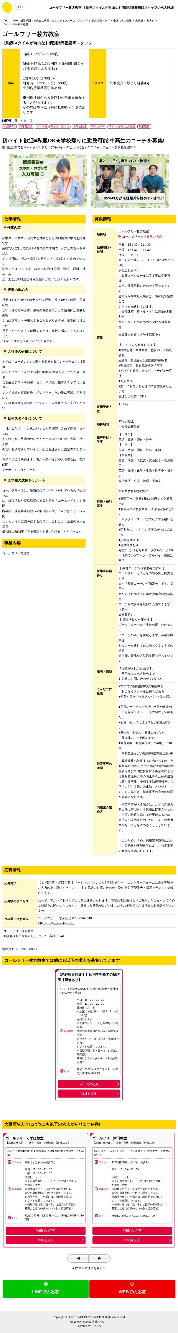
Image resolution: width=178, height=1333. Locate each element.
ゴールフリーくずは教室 (24, 1138)
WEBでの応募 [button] (89, 1084)
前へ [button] (78, 1258)
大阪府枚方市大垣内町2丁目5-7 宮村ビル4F (34, 936)
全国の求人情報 (122, 20)
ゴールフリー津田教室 (109, 1138)
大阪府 (139, 20)
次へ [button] (99, 1258)
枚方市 (151, 20)
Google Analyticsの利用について (89, 1321)
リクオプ (96, 1326)
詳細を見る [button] (88, 1093)
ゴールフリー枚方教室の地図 (142, 236)
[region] (45, 1190)
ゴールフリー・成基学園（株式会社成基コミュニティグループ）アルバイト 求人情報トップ (56, 20)
